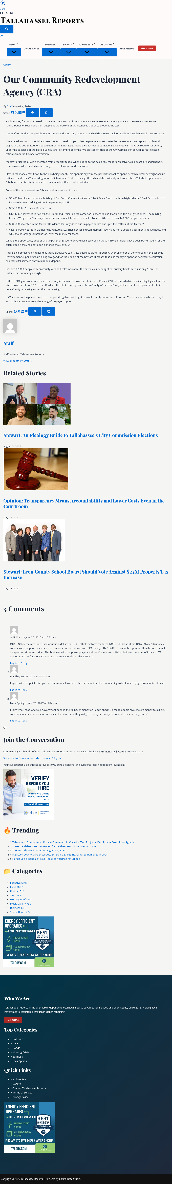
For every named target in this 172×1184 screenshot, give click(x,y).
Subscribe (147, 48)
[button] (17, 44)
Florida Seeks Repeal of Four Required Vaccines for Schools (46, 858)
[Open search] (6, 29)
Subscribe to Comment (16, 758)
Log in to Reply (18, 663)
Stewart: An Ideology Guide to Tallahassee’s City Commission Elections (80, 435)
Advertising (127, 48)
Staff (10, 106)
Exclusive (18, 882)
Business (50, 44)
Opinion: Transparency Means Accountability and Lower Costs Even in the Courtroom (84, 503)
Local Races (31, 48)
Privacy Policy (20, 1097)
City (15, 895)
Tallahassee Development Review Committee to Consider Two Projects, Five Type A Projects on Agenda (73, 842)
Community (86, 44)
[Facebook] (1, 13)
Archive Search (20, 1079)
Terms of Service (22, 1092)
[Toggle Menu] (14, 52)
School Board (20, 912)
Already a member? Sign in (45, 758)
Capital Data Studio (69, 1178)
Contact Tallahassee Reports (29, 1088)
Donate (16, 1083)
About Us (106, 44)
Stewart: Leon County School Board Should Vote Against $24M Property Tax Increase (85, 574)
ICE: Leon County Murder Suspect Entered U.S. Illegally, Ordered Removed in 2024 (60, 854)
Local (16, 887)
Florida (17, 891)
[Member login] (1, 35)
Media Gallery (20, 903)
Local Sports (19, 1061)
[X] (6, 13)
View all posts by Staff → (17, 360)
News (12, 44)
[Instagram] (11, 13)
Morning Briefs (21, 899)
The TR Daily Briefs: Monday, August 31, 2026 (39, 850)
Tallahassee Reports (32, 1178)
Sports (67, 44)
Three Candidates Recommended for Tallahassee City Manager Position (54, 846)
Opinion (7, 64)
